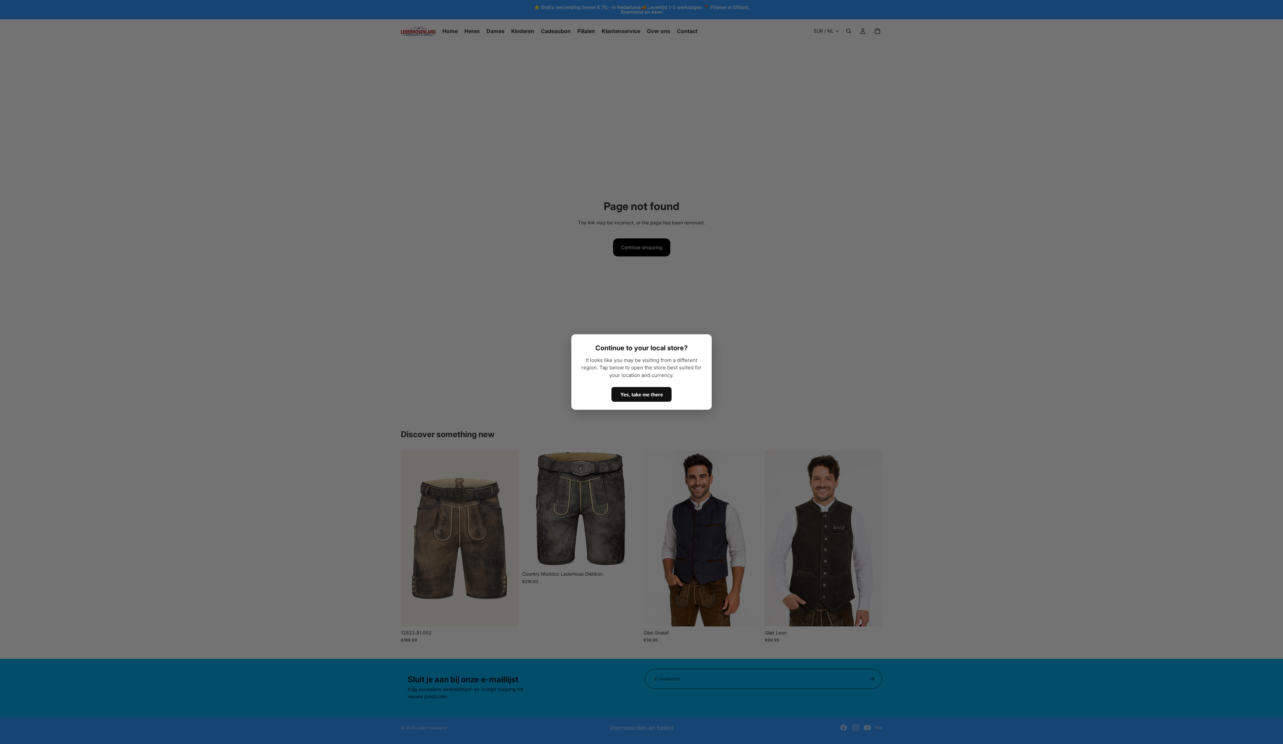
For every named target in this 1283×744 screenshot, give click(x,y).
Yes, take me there (641, 394)
